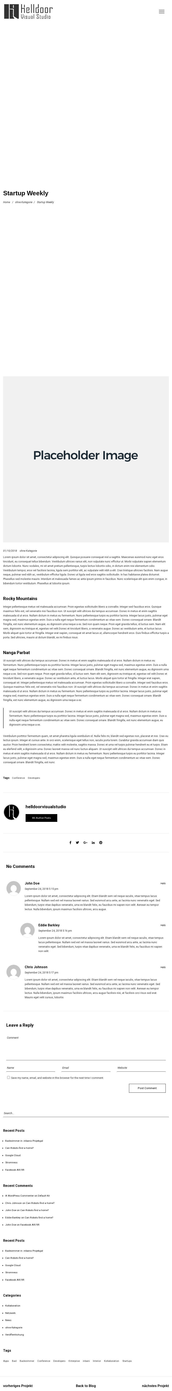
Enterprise (74, 1360)
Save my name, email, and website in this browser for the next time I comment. (57, 1077)
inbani (86, 1360)
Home (6, 202)
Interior (97, 1360)
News (8, 1320)
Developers (34, 777)
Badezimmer (27, 1360)
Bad (14, 1360)
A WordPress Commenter (19, 1195)
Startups (127, 1360)
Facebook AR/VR (14, 1169)
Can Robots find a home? (19, 1147)
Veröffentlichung (14, 1334)
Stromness (11, 1162)
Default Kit (44, 1195)
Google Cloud (13, 1155)
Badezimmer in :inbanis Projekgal (24, 1140)
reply (163, 883)
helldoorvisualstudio (46, 806)
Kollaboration (12, 1305)
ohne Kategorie (23, 202)
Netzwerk (10, 1313)
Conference (18, 777)
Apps (6, 1360)
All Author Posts (41, 817)
